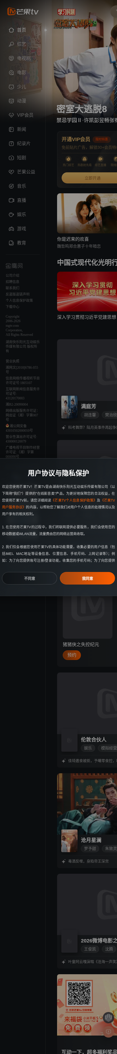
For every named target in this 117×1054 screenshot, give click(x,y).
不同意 (29, 578)
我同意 (87, 578)
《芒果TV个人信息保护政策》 (74, 500)
